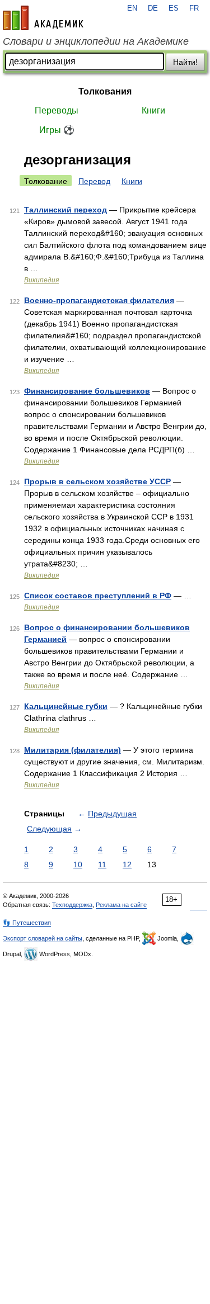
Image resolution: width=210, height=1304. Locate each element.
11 (102, 864)
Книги (153, 110)
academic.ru (43, 18)
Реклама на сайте (121, 904)
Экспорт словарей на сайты (42, 938)
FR (194, 8)
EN (132, 8)
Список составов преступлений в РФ (97, 595)
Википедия (41, 280)
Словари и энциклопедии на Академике (96, 41)
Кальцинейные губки (66, 706)
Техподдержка (72, 904)
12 (127, 864)
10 (77, 864)
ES (174, 8)
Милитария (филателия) (72, 749)
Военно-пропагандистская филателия (99, 300)
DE (153, 8)
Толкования (105, 91)
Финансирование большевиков (87, 390)
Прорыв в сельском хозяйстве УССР (97, 481)
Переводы (56, 110)
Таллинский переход (65, 209)
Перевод (94, 181)
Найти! (185, 62)
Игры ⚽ (56, 130)
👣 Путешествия (27, 922)
